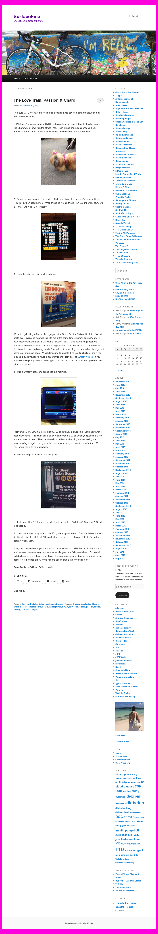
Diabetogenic (121, 160)
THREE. (119, 883)
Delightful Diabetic (124, 134)
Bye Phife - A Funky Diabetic (129, 880)
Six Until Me (121, 209)
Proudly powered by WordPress (79, 923)
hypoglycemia (122, 825)
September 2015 (123, 430)
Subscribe (122, 595)
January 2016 (121, 420)
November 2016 (122, 394)
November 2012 (122, 538)
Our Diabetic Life (123, 193)
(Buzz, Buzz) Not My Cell (127, 92)
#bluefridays (120, 774)
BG (142, 782)
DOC (117, 647)
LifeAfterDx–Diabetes (125, 180)
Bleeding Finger (123, 118)
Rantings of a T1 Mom (125, 200)
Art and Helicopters (124, 890)
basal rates (86, 604)
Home (17, 78)
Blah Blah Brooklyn (124, 115)
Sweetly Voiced (85, 356)
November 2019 (122, 381)
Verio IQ (119, 689)
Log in (118, 752)
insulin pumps (55, 606)
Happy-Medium (122, 167)
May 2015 (119, 443)
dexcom (133, 796)
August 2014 (121, 473)
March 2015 (120, 450)
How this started (32, 78)
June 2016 (120, 404)
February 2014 (122, 492)
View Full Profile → (123, 741)
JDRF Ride (121, 835)
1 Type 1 (119, 95)
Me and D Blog (122, 187)
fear (135, 817)
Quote (124, 843)
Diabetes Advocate (124, 138)
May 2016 (119, 407)
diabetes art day (123, 627)
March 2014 (120, 489)
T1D (23, 609)
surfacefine (120, 330)
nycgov (70, 606)
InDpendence (121, 170)
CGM (138, 786)
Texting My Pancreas (125, 232)
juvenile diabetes (123, 660)
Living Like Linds (123, 183)
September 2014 (123, 469)
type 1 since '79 (122, 683)
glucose (140, 817)
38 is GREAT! (121, 295)
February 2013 (122, 528)
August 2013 (121, 509)
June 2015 (120, 440)
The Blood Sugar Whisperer (128, 236)
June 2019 (120, 384)
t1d (116, 680)
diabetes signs (34, 606)
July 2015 (119, 437)
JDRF (118, 653)
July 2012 (119, 551)
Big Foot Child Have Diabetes (129, 108)
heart (133, 821)
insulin (132, 825)
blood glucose (124, 786)
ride (130, 843)
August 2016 (121, 401)
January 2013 (121, 532)
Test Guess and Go (124, 229)
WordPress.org (122, 762)
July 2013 (119, 512)
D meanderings (122, 128)
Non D (118, 666)
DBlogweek (120, 796)
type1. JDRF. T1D (122, 855)
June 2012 (120, 555)
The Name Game (123, 887)
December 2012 (122, 535)
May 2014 (119, 483)
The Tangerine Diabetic (126, 249)
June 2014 (120, 479)
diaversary (120, 643)
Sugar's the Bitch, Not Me (127, 216)
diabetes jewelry (123, 812)
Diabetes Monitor (123, 144)
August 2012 (121, 548)
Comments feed (122, 759)
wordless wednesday (54, 604)
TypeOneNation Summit (126, 686)
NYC (64, 606)
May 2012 (119, 558)
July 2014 (119, 476)
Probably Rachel (123, 196)
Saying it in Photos (124, 292)
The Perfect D (121, 246)
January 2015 (121, 456)
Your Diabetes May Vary (126, 262)
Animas (137, 778)
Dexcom (25, 604)
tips (27, 609)
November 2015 (122, 427)
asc (139, 782)
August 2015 (121, 433)
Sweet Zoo (120, 219)
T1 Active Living (123, 226)
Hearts (45, 606)
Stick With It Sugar (124, 213)
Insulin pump (124, 830)
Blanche (95, 604)
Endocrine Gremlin (124, 164)
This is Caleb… (122, 252)
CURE (119, 791)
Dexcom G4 (120, 803)
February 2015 (122, 453)
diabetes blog (123, 808)
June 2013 (120, 515)
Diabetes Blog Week (124, 630)
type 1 (139, 850)
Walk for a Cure (122, 859)
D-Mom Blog (121, 131)
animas (118, 614)
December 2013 (122, 499)
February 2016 (122, 417)
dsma (128, 816)
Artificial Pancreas (124, 617)
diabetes (23, 606)
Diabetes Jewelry (123, 637)
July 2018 (119, 388)
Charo (16, 606)
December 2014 (122, 460)
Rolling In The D (123, 203)
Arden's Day (121, 105)
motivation (120, 663)
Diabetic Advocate (124, 157)
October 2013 (121, 502)
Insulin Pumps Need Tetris (128, 174)
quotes (97, 606)
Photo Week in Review (126, 673)
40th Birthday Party (124, 289)
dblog (135, 791)
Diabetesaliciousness (125, 154)
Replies (34, 609)
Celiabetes (120, 124)
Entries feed (121, 756)
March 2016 (120, 414)
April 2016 (120, 411)
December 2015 (122, 424)
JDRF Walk (120, 657)
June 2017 (120, 391)
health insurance (122, 821)
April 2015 (120, 447)
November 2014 (122, 463)
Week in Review (122, 693)
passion (89, 606)
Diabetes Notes (37, 604)
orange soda (79, 606)
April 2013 (120, 522)
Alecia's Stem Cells (124, 611)
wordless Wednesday (124, 862)
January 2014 (121, 496)
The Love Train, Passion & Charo (44, 100)
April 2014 (120, 486)
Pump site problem (124, 676)
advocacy (75, 604)
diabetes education (124, 634)
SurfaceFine (27, 16)
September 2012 (123, 545)
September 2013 (123, 505)
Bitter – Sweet (122, 111)
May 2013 (119, 518)
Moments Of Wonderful (126, 190)
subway (17, 609)
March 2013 (120, 525)
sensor (136, 843)
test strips (130, 850)
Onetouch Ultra (122, 670)
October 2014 (121, 466)
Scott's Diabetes (123, 206)
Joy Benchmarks (123, 177)
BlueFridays (121, 621)
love (137, 839)
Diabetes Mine (122, 141)
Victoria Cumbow (123, 259)
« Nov (120, 370)
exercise (119, 650)
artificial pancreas (125, 782)
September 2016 (123, 398)
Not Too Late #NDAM (125, 299)
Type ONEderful (122, 255)
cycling (127, 791)
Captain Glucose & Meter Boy (129, 121)
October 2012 (121, 541)
